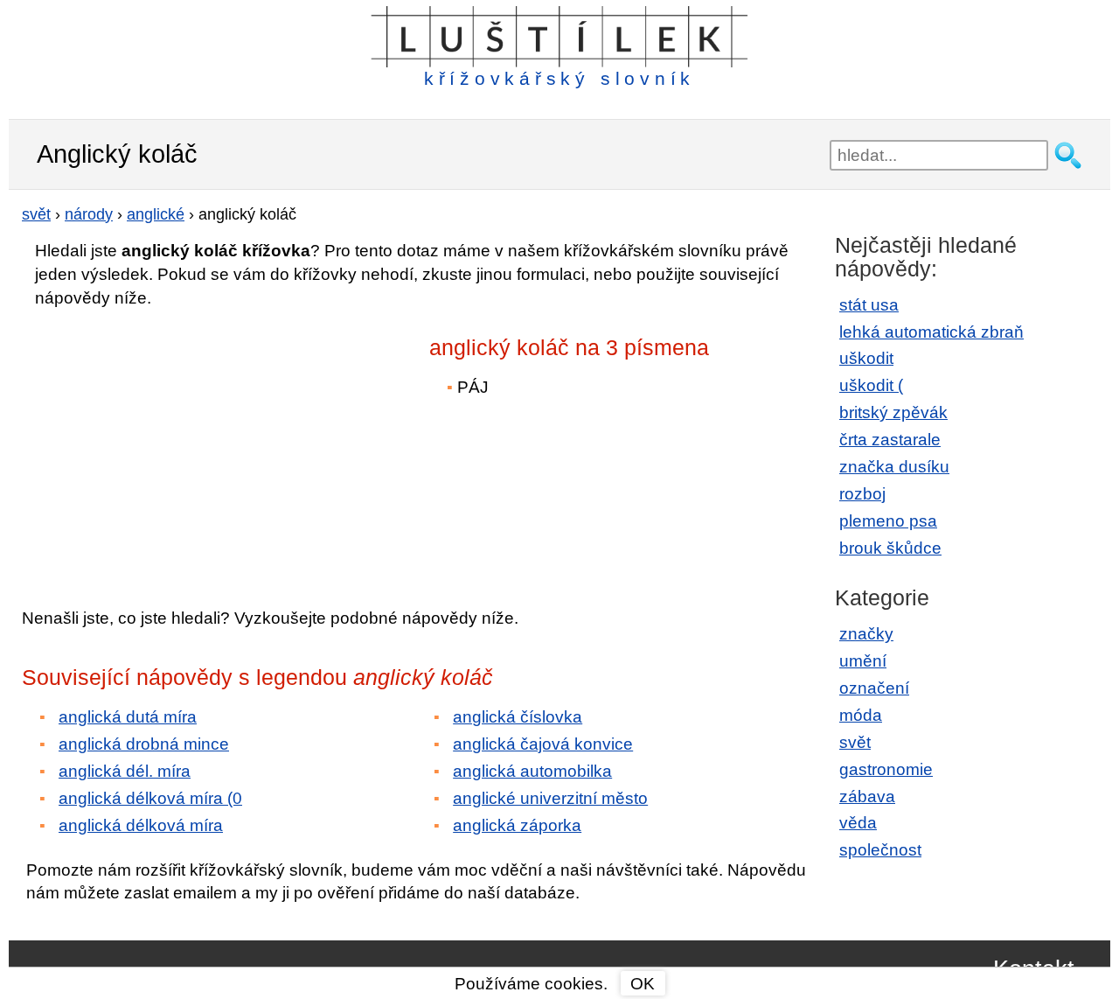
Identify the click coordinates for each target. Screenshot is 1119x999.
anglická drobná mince (144, 744)
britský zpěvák (893, 412)
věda (858, 823)
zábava (867, 796)
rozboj (862, 494)
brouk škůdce (890, 548)
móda (860, 715)
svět (855, 742)
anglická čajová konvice (543, 744)
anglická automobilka (532, 771)
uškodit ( (871, 385)
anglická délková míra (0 (150, 798)
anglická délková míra (141, 825)
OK (642, 984)
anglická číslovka (517, 717)
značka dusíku (894, 467)
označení (874, 688)
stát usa (869, 305)
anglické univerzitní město (550, 798)
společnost (880, 850)
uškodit (866, 358)
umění (862, 661)
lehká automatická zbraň (931, 332)
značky (866, 634)
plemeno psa (888, 521)
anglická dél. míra (125, 771)
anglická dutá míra (128, 717)
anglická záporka (517, 825)
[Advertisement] (175, 445)
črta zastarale (890, 439)
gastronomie (886, 769)
